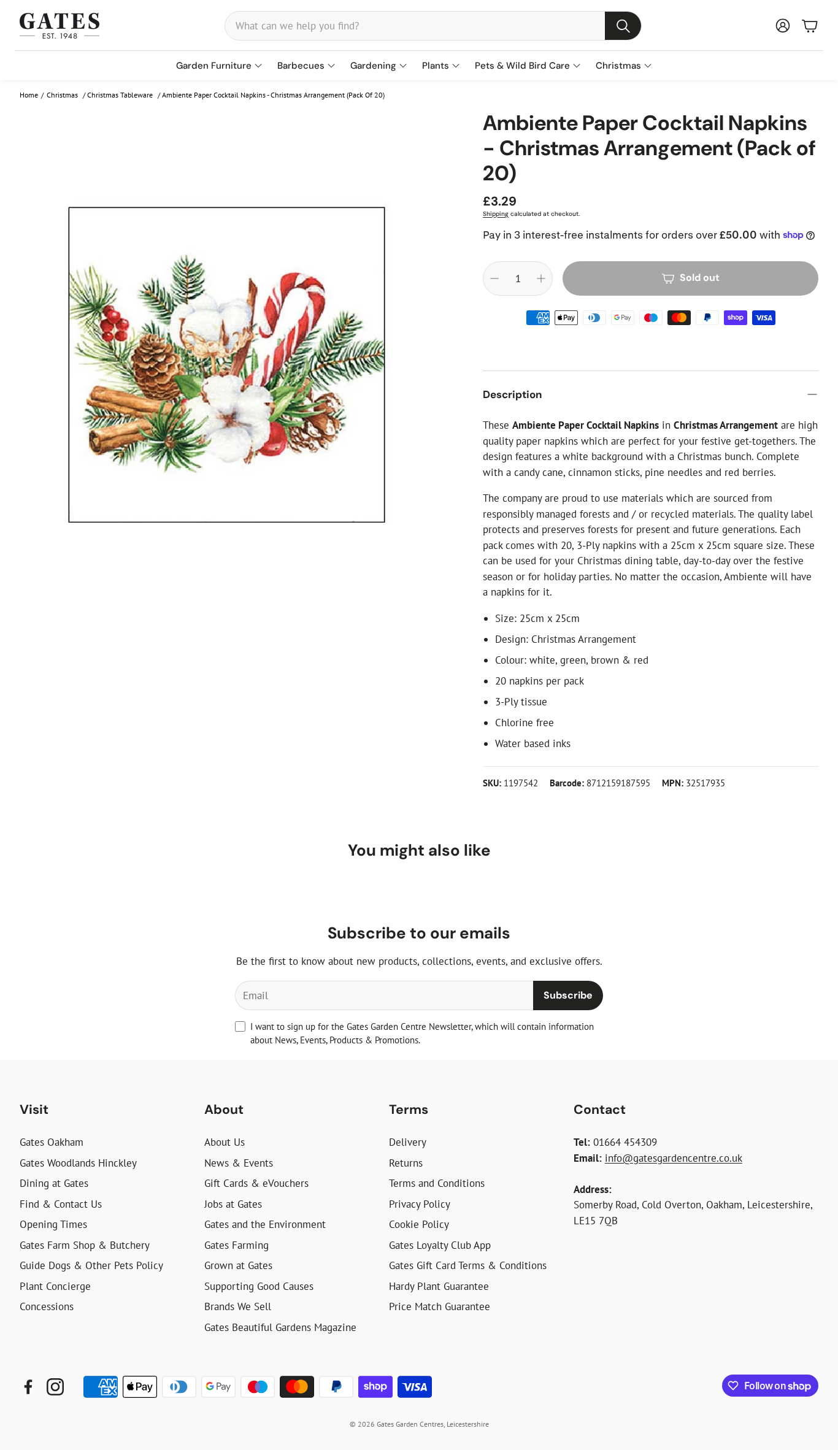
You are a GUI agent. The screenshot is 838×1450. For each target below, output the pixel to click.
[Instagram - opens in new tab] (55, 1386)
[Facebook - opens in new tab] (28, 1386)
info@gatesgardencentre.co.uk (673, 1158)
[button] (433, 26)
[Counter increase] (541, 278)
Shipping (496, 214)
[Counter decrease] (494, 278)
